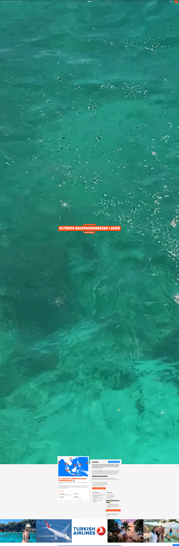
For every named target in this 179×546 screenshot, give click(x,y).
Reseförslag (14, 1)
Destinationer (8, 1)
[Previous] (59, 463)
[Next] (87, 463)
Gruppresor (19, 1)
